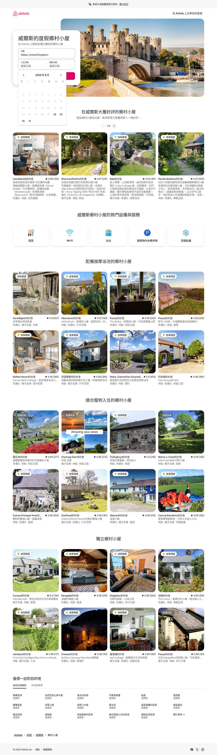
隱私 (37, 749)
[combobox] (46, 55)
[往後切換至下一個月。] (61, 75)
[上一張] (103, 126)
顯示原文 (124, 4)
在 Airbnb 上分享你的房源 (187, 13)
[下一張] (114, 126)
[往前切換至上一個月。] (24, 75)
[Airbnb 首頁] (21, 13)
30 (23, 121)
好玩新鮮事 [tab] (37, 685)
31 (30, 121)
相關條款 (47, 749)
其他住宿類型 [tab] (19, 685)
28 (54, 114)
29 (61, 114)
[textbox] (32, 66)
